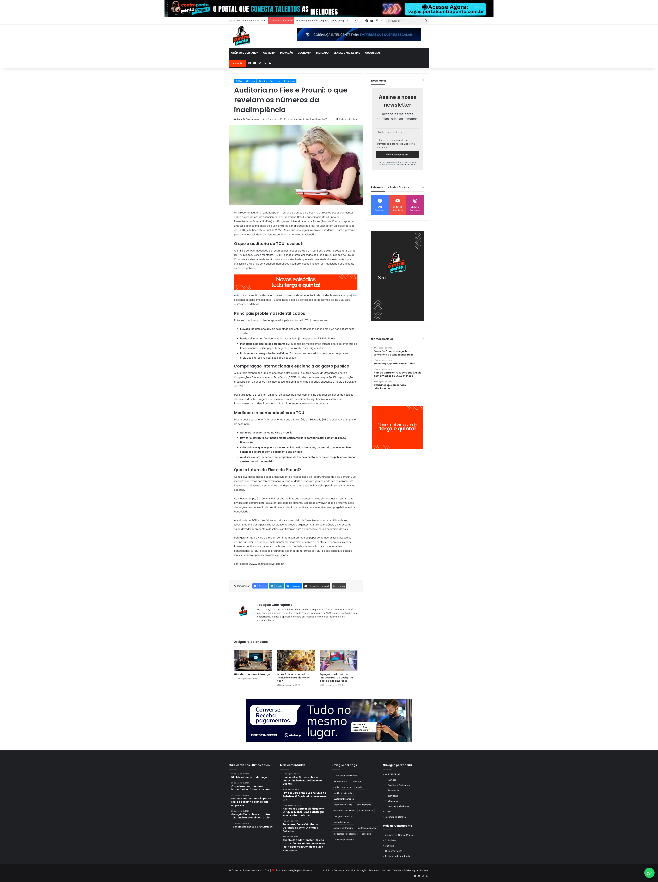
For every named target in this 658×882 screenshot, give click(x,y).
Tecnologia (366, 833)
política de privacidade (404, 164)
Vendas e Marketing (346, 52)
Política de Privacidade (397, 856)
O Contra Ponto (393, 851)
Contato (389, 845)
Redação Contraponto (248, 119)
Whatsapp (308, 870)
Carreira (269, 52)
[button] (649, 873)
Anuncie (237, 63)
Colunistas (373, 52)
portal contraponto (367, 828)
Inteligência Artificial (343, 816)
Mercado (322, 52)
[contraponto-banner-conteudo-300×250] (397, 427)
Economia (304, 52)
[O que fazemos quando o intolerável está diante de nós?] (296, 660)
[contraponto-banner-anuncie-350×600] (397, 276)
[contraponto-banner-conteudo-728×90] (295, 282)
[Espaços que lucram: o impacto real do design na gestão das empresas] (338, 660)
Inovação (286, 52)
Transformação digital (343, 839)
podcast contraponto (343, 828)
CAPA (239, 81)
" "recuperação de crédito (345, 775)
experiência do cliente (344, 810)
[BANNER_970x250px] (329, 720)
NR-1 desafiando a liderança (252, 674)
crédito (359, 787)
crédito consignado (342, 793)
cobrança (356, 781)
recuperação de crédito (344, 833)
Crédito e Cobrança (244, 52)
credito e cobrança (342, 787)
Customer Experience (343, 799)
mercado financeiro (342, 822)
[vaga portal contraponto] (329, 8)
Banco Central (340, 781)
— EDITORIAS (392, 774)
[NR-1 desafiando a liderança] (253, 660)
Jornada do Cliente (395, 817)
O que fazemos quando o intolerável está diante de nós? (293, 678)
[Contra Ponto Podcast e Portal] (241, 36)
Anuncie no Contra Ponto (399, 835)
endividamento (364, 804)
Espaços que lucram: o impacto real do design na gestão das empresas (336, 678)
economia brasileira (342, 804)
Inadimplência (366, 810)
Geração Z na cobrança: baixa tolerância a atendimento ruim (328, 20)
